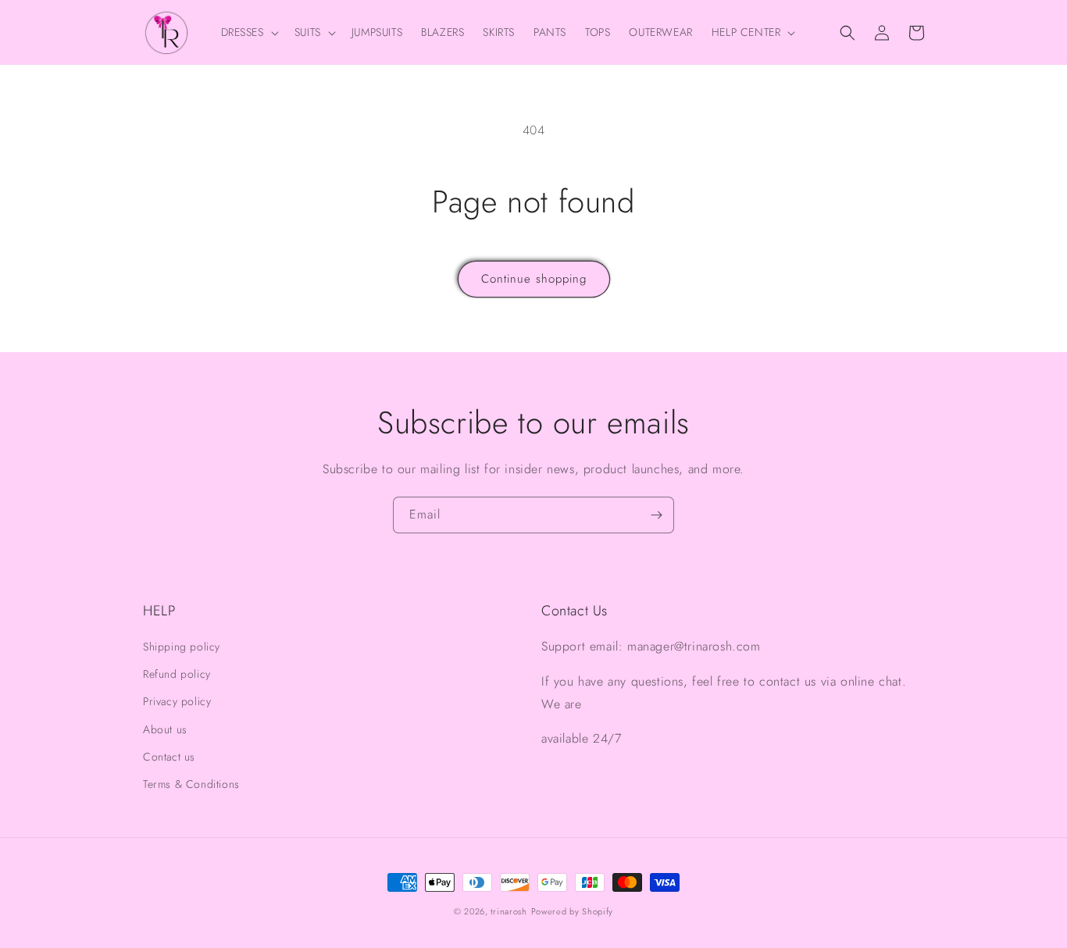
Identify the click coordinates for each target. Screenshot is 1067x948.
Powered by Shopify (572, 911)
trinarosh (508, 911)
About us (165, 729)
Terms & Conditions (191, 784)
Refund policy (177, 674)
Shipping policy (181, 646)
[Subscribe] (656, 515)
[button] (248, 32)
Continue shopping (534, 278)
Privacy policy (177, 701)
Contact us (169, 756)
